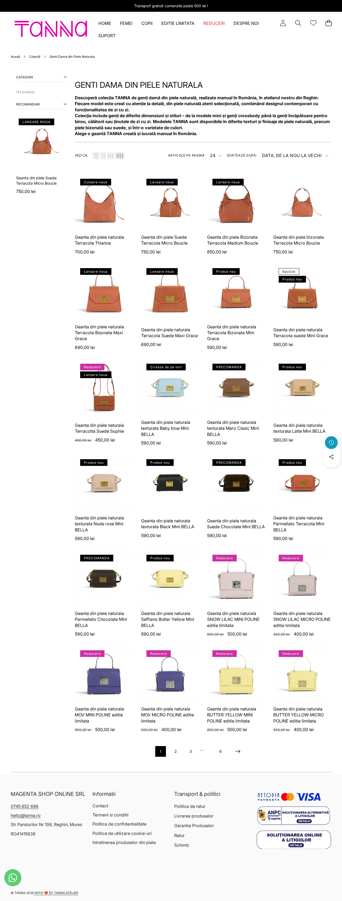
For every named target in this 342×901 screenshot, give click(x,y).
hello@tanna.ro (26, 815)
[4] (119, 155)
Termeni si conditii (110, 815)
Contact (100, 805)
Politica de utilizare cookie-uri (122, 833)
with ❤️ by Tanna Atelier (56, 893)
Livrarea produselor (193, 816)
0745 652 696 (24, 806)
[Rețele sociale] (331, 456)
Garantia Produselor (194, 825)
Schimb (181, 845)
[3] (110, 155)
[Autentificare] (283, 23)
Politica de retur (189, 806)
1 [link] (160, 751)
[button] (298, 23)
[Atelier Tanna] (51, 30)
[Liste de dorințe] (313, 23)
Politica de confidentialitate (119, 824)
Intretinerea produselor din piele (124, 842)
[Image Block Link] (293, 815)
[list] (95, 155)
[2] (103, 155)
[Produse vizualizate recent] (331, 442)
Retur (179, 835)
